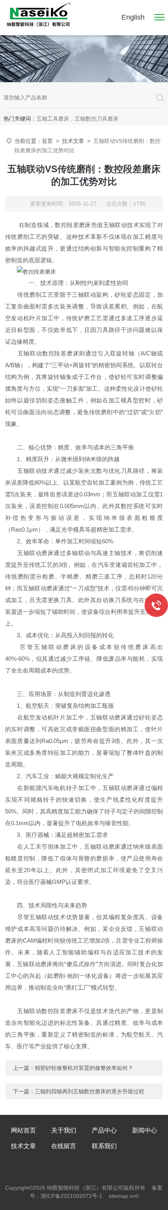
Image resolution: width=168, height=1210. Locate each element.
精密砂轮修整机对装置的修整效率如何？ (84, 1068)
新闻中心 (144, 1130)
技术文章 (73, 141)
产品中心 (104, 1130)
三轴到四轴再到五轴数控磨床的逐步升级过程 (89, 1091)
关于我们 (63, 1130)
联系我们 (104, 1146)
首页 (47, 141)
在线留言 (63, 1146)
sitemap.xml (123, 1196)
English (133, 17)
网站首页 (23, 1130)
